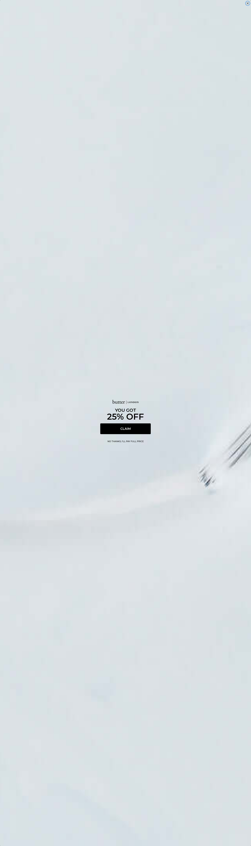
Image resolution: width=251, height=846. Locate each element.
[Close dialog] (247, 3)
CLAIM (125, 429)
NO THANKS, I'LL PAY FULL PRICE (125, 441)
